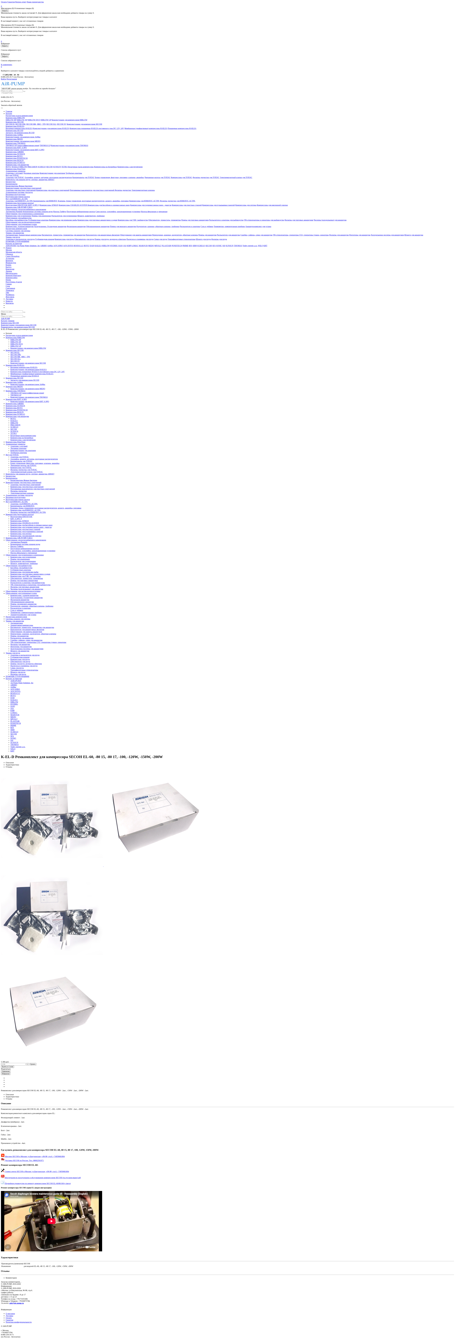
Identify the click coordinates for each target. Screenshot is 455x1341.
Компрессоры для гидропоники (18, 216)
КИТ (265, 246)
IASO (120, 246)
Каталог (9, 113)
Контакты (10, 303)
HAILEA (15, 167)
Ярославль (10, 297)
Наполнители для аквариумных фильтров (103, 235)
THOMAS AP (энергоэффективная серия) (22, 145)
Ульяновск (10, 290)
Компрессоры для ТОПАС (181, 177)
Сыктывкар (10, 288)
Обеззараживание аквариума (97, 226)
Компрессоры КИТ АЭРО (16, 148)
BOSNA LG (78, 246)
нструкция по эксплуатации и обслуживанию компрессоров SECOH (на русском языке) (42, 1178)
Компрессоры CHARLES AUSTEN (73, 205)
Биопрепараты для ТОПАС (83, 177)
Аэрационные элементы (15, 171)
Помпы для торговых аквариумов (195, 220)
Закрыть (5, 11)
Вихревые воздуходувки (15, 194)
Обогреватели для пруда (84, 239)
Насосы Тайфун (59, 212)
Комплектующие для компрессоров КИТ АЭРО (25, 150)
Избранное (5, 1074)
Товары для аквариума (15, 233)
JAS (124, 246)
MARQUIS (143, 246)
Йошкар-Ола (11, 263)
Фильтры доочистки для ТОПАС (206, 177)
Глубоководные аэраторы (38, 220)
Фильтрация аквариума (76, 226)
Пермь (8, 280)
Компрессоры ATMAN (49, 205)
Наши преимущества (35, 2)
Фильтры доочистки (123, 190)
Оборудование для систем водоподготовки (23, 222)
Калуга (8, 267)
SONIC (219, 246)
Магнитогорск (11, 273)
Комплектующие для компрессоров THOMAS (69, 145)
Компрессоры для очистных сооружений (52, 190)
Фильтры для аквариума (339, 235)
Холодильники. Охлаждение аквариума (50, 226)
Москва (9, 250)
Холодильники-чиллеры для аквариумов (387, 235)
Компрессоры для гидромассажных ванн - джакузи (150, 205)
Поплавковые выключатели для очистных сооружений (92, 190)
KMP (129, 246)
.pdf (79, 1178)
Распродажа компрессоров (16, 229)
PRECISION (32, 167)
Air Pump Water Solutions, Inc (28, 246)
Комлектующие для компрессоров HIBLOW (69, 120)
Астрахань (10, 258)
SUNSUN (57, 167)
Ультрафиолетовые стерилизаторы (181, 239)
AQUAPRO (58, 246)
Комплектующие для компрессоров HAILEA (51, 128)
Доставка (9, 299)
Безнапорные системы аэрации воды (38, 212)
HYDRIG (114, 246)
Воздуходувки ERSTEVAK (17, 205)
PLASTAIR (166, 246)
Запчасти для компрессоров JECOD (20, 133)
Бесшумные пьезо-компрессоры (81, 167)
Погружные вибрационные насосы (81, 212)
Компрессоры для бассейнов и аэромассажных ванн (109, 205)
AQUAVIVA (68, 246)
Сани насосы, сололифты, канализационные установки (118, 212)
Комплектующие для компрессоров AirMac (23, 137)
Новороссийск (11, 278)
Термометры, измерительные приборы (229, 226)
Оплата (4, 2)
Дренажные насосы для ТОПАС (157, 177)
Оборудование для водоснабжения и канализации (26, 209)
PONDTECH (177, 246)
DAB (92, 246)
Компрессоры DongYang (15, 169)
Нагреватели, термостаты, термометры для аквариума (63, 235)
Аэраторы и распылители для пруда (20, 239)
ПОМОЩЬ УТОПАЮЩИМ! (17, 241)
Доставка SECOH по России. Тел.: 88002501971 (24, 1160)
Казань (8, 265)
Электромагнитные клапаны (143, 190)
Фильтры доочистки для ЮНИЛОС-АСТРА (177, 201)
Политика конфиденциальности (19, 1322)
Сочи (8, 286)
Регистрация (12, 79)
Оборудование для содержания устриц (21, 224)
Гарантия (11, 2)
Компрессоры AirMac (14, 135)
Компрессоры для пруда (64, 239)
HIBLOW (23, 167)
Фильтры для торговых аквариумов (298, 220)
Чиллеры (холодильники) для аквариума (330, 220)
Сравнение (6, 1071)
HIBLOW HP (11, 120)
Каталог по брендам (14, 244)
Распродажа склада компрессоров (19, 116)
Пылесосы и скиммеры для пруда (139, 239)
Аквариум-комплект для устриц (258, 226)
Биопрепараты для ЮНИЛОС (45, 201)
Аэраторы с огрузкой (14, 173)
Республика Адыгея (14, 282)
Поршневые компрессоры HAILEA (182, 128)
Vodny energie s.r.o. (250, 246)
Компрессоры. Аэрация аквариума (20, 226)
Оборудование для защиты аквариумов (136, 235)
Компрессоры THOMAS (15, 143)
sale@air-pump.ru (16, 1303)
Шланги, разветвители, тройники (91, 216)
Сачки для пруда (160, 239)
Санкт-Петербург (13, 256)
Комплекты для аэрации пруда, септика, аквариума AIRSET (30, 180)
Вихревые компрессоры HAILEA (19, 128)
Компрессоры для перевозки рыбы (63, 220)
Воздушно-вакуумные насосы (18, 197)
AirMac (50, 246)
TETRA (64, 167)
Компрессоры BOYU (14, 156)
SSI (223, 246)
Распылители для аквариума (228, 235)
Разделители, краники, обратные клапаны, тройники (157, 226)
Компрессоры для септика (245, 205)
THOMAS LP (45, 145)
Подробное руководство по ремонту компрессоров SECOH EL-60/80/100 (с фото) (38, 1183)
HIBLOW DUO (34, 120)
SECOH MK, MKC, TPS (36, 124)
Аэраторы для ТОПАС (15, 177)
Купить (32, 1064)
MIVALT (158, 246)
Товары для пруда (13, 237)
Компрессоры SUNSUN (15, 154)
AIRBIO (43, 246)
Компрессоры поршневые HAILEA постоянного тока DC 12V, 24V (97, 128)
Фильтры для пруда (219, 239)
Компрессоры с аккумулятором (130, 167)
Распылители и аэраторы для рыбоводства (226, 220)
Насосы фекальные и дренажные (154, 212)
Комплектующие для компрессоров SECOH (84, 124)
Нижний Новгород (13, 275)
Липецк (9, 271)
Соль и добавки (207, 226)
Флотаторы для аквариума (359, 235)
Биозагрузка (11, 182)
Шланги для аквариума (413, 235)
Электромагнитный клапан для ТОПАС (236, 177)
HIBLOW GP (46, 120)
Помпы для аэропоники (41, 216)
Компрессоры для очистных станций (187, 205)
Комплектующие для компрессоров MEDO (23, 141)
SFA (214, 246)
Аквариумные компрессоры (30, 235)
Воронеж (9, 261)
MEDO (151, 246)
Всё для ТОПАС (12, 175)
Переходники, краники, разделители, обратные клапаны (175, 235)
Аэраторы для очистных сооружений (21, 190)
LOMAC (134, 246)
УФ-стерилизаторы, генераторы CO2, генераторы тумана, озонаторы (301, 235)
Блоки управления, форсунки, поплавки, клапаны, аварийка (119, 177)
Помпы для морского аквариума (123, 226)
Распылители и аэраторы (190, 226)
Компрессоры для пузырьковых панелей (218, 205)
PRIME (185, 246)
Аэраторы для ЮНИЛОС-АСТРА (19, 201)
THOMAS (238, 246)
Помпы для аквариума (207, 235)
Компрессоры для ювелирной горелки (272, 205)
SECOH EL (10, 124)
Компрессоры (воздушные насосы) (20, 203)
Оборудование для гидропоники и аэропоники (25, 214)
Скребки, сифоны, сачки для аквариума (256, 235)
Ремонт (9, 248)
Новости (9, 301)
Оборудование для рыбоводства (19, 218)
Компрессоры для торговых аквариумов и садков (97, 220)
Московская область (14, 252)
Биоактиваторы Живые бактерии (19, 186)
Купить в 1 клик (7, 1067)
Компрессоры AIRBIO (15, 152)
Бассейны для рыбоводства (17, 220)
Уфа (7, 293)
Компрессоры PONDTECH (17, 158)
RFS (190, 246)
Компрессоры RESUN (15, 160)
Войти (3, 79)
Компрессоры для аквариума (17, 165)
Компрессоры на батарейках (105, 167)
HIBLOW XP (22, 120)
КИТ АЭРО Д (33, 205)
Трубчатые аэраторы (74, 173)
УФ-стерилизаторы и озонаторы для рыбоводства (264, 220)
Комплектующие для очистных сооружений (23, 188)
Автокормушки (12, 235)
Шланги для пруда (203, 239)
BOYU (8, 167)
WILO (260, 246)
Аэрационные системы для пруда (19, 192)
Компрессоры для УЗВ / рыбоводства (133, 220)
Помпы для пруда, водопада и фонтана (110, 239)
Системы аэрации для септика (18, 231)
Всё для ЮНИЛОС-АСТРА (17, 199)
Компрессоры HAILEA (15, 126)
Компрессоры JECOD (14, 131)
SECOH (49, 167)
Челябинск (10, 295)
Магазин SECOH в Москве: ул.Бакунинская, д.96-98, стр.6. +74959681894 (35, 1156)
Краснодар (10, 269)
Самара (9, 284)
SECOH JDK (20, 124)
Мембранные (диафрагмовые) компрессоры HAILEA (145, 128)
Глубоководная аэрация (44, 239)
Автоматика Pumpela (14, 212)
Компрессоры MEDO (14, 139)
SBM (195, 246)
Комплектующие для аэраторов (52, 173)
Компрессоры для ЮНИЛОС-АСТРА (144, 201)
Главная (9, 111)
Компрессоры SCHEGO (15, 163)
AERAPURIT (11, 246)
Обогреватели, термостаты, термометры (164, 220)
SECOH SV (61, 124)
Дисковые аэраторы (31, 173)
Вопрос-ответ (20, 2)
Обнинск (9, 254)
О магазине (10, 1314)
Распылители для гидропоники (64, 216)
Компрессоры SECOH (15, 122)
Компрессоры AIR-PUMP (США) (19, 207)
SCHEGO (42, 167)
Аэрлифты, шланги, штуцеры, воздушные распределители (48, 177)
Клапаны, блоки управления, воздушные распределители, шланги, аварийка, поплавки (93, 201)
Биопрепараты (11, 184)
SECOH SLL (51, 124)
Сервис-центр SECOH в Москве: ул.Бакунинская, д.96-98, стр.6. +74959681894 (37, 1171)
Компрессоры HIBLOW (15, 118)
